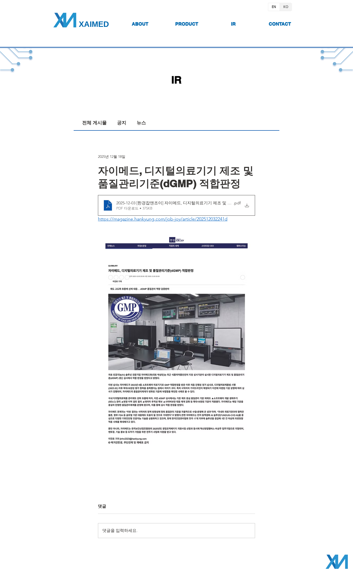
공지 (121, 122)
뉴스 (141, 122)
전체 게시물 (94, 122)
